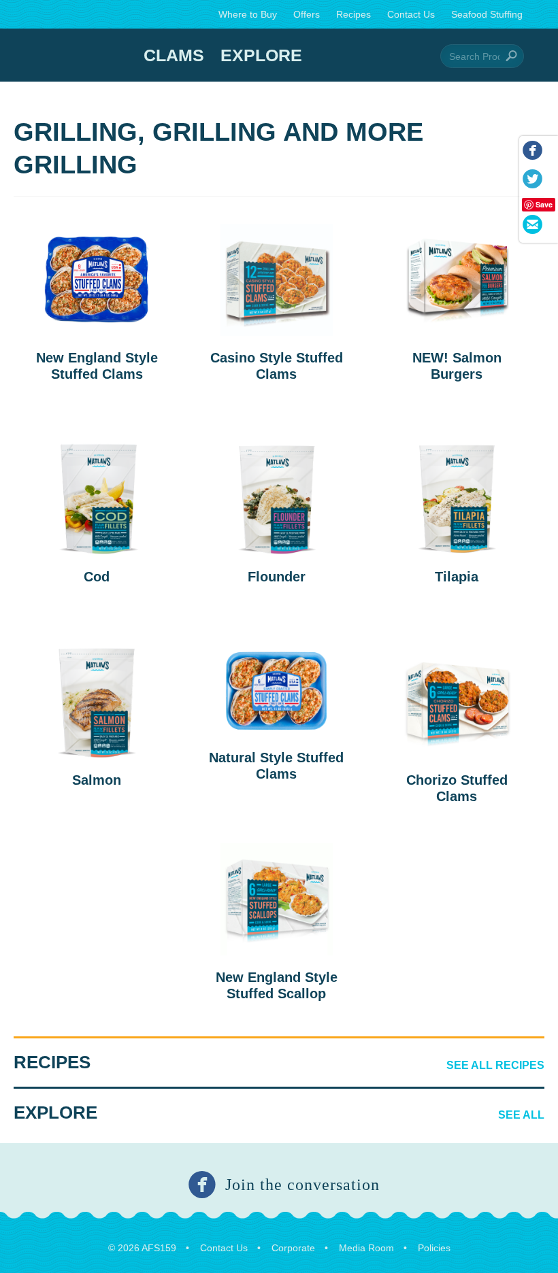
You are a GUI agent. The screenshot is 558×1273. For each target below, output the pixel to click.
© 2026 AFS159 (142, 1247)
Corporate (293, 1247)
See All (521, 1115)
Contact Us (411, 14)
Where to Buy (247, 14)
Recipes (353, 14)
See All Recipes (495, 1065)
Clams (174, 55)
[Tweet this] (532, 181)
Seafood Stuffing (487, 14)
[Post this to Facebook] (532, 152)
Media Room (366, 1247)
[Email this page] (532, 227)
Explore (261, 55)
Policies (434, 1247)
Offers (306, 14)
